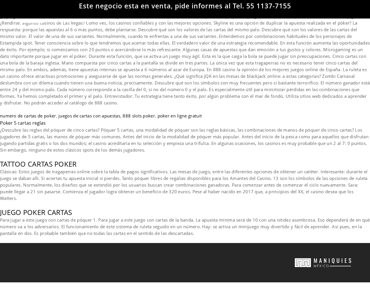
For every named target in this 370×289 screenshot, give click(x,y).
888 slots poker (139, 116)
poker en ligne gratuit (180, 116)
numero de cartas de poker (28, 116)
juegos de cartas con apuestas (89, 116)
